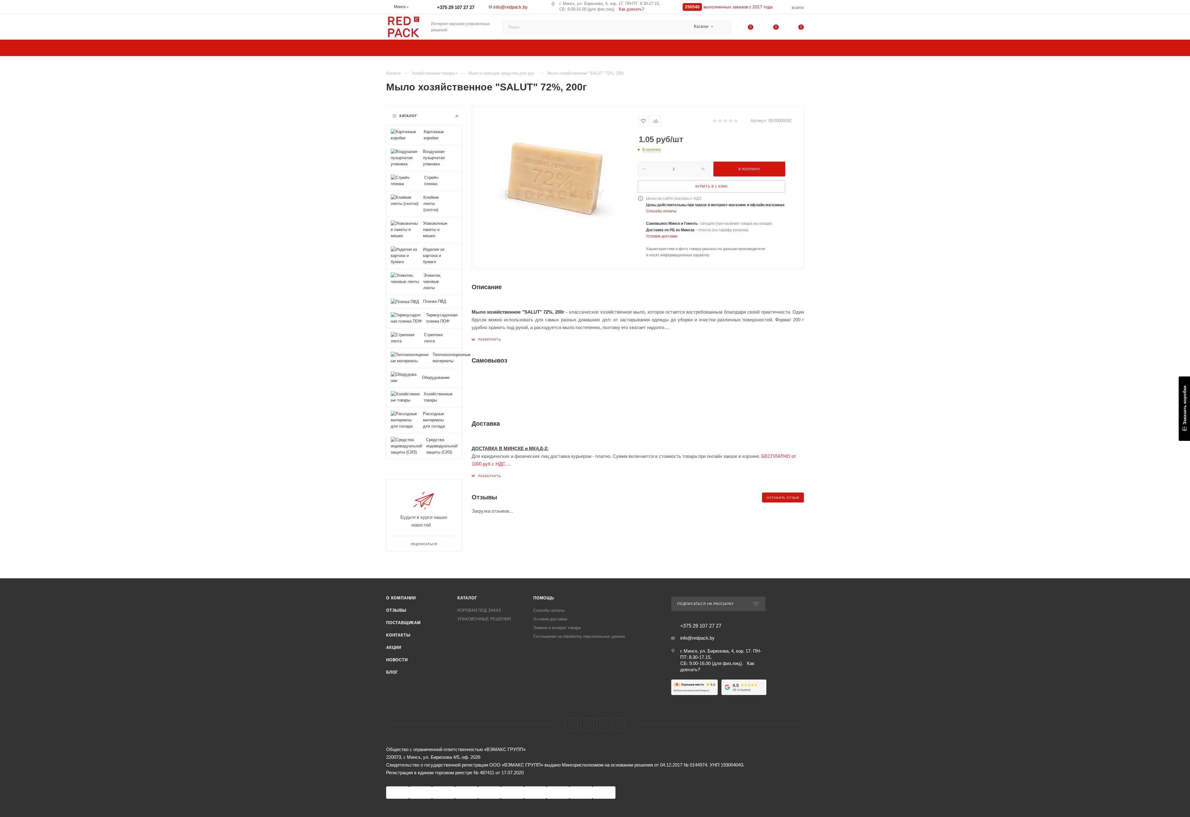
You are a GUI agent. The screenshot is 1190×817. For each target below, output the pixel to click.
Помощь (543, 598)
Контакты (398, 635)
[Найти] (723, 26)
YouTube (603, 724)
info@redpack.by (510, 7)
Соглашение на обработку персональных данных (579, 636)
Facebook (571, 724)
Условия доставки (661, 236)
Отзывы (396, 610)
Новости (397, 660)
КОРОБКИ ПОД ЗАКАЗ (479, 610)
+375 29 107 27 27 (455, 7)
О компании (401, 598)
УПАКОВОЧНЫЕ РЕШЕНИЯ (484, 619)
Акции (393, 647)
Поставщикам (403, 622)
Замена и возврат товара (556, 627)
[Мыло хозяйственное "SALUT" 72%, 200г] (555, 184)
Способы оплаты (661, 211)
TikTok (618, 724)
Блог (392, 672)
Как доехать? (631, 9)
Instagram (587, 724)
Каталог (467, 598)
